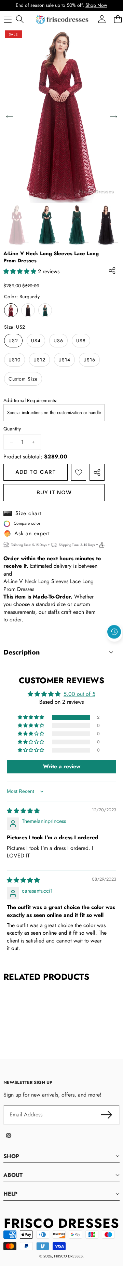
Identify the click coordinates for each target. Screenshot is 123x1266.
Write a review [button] (61, 766)
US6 (58, 340)
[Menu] (7, 19)
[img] (23, 811)
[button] (114, 648)
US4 (36, 340)
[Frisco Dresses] (62, 19)
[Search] (19, 19)
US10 (14, 359)
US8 (81, 340)
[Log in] (101, 19)
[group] (16, 225)
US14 (64, 359)
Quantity (12, 429)
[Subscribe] (106, 1114)
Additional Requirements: (30, 400)
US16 (89, 359)
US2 (13, 340)
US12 (39, 359)
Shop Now (96, 5)
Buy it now (54, 492)
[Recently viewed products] (114, 632)
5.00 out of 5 (79, 694)
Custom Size (23, 378)
